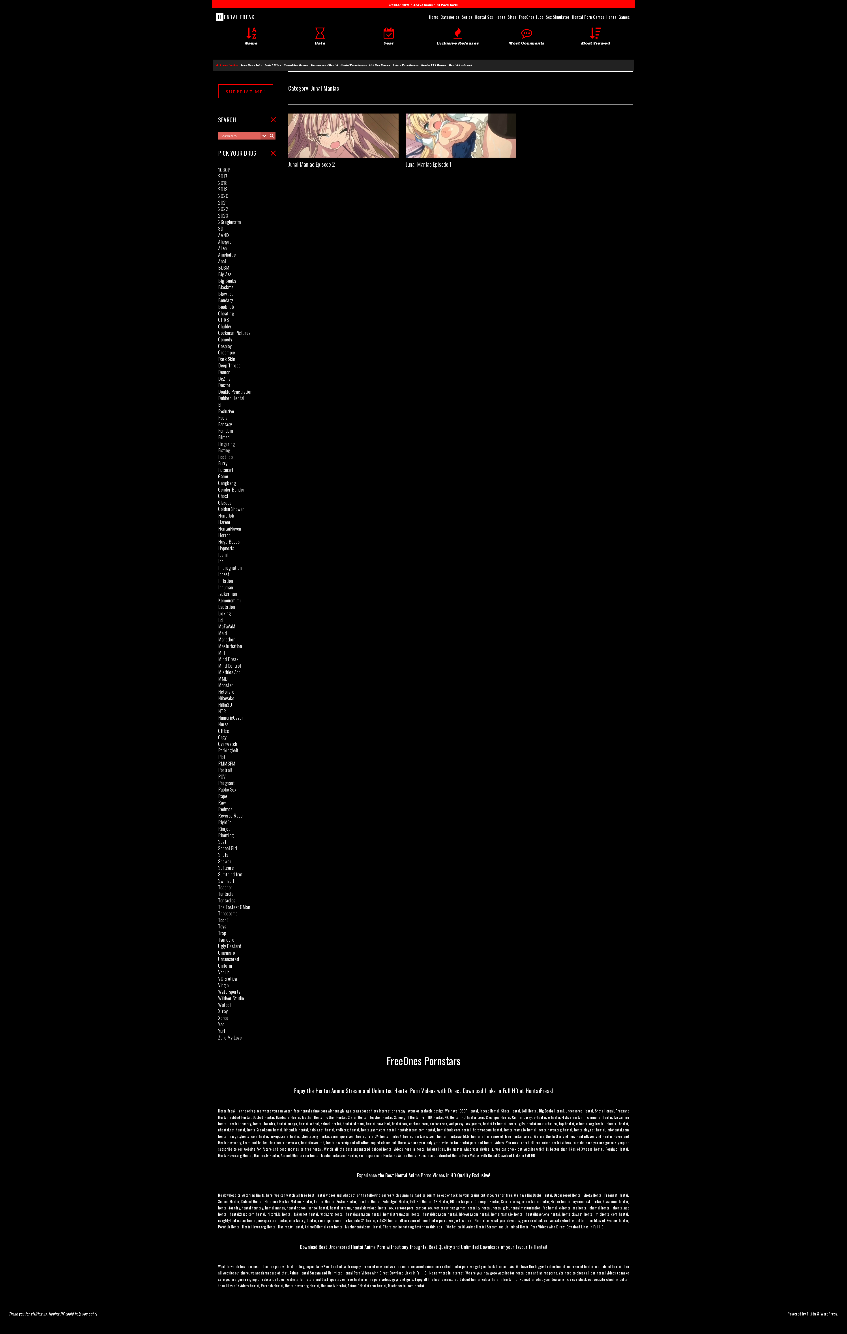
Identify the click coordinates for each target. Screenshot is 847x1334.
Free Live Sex (229, 65)
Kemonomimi (229, 600)
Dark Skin (226, 358)
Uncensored (228, 958)
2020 (223, 195)
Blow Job (226, 293)
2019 (222, 189)
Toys (222, 926)
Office (223, 730)
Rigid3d (225, 821)
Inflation (225, 580)
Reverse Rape (230, 815)
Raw (222, 802)
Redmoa (225, 808)
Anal (222, 261)
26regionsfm (229, 221)
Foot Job (225, 456)
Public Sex (227, 789)
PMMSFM (226, 763)
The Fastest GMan (234, 906)
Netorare (226, 691)
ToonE (223, 919)
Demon (224, 371)
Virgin (223, 985)
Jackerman (227, 593)
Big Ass (225, 274)
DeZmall (225, 378)
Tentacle (225, 893)
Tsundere (226, 939)
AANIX (224, 234)
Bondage (226, 300)
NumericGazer (230, 717)
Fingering (226, 443)
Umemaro (226, 952)
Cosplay (225, 345)
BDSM (223, 267)
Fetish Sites (273, 65)
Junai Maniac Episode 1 (429, 164)
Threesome (228, 913)
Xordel (223, 1017)
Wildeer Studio (231, 998)
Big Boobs (227, 280)
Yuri (221, 1030)
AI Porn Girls (447, 5)
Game (223, 476)
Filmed (224, 437)
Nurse (223, 724)
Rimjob (224, 828)
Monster (225, 684)
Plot (221, 756)
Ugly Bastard (229, 945)
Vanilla (224, 972)
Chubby (224, 326)
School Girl (227, 847)
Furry (223, 463)
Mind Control (229, 665)
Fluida (811, 1314)
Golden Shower (231, 508)
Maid (222, 632)
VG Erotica (227, 978)
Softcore (226, 867)
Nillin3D (225, 704)
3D (220, 228)
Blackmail (227, 287)
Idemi (223, 554)
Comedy (225, 339)
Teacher (225, 887)
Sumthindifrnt (230, 874)
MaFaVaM (227, 626)
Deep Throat (229, 365)
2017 (222, 176)
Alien (222, 248)
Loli (221, 619)
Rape (222, 795)
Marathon (226, 639)
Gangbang (227, 482)
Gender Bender (231, 489)
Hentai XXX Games (434, 65)
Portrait (225, 769)
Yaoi (221, 1024)
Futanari (225, 469)
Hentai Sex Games (296, 65)
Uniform (225, 965)
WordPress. (829, 1314)
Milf (221, 652)
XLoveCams (423, 5)
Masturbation (230, 645)
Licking (224, 613)
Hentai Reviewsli (460, 65)
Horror (224, 534)
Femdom (225, 430)
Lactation (226, 606)
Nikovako (226, 698)
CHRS (223, 319)
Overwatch (227, 743)
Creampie (226, 352)
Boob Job (226, 306)
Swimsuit (226, 880)
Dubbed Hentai (231, 397)
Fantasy (225, 424)
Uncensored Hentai (324, 65)
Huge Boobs (229, 541)
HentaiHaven (229, 528)
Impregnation (230, 567)
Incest (223, 574)
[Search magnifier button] (271, 136)
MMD (223, 678)
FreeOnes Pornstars (424, 1060)
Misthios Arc (229, 671)
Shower (224, 861)
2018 (223, 182)
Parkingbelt (228, 750)
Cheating (226, 313)
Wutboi (224, 1004)
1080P (224, 169)
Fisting (224, 450)
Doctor (224, 384)
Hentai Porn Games (354, 65)
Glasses (225, 502)
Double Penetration (235, 391)
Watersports (229, 991)
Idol (221, 561)
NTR (222, 711)
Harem (224, 521)
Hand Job (226, 515)
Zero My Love (230, 1037)
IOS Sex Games (379, 65)
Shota (223, 854)
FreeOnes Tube (251, 65)
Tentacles (226, 900)
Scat (222, 841)
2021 (223, 202)
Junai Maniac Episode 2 (311, 164)
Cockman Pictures (234, 332)
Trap (222, 932)
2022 (223, 208)
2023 (223, 215)
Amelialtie (227, 254)
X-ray (223, 1011)
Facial (223, 417)
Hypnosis (226, 547)
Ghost (223, 495)
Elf (220, 404)
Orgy (222, 737)
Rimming (226, 834)
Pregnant (226, 782)
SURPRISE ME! (246, 91)
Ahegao (224, 241)
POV (222, 776)
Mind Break (228, 658)
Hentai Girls (399, 5)
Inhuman (225, 587)
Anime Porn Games (406, 65)
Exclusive (226, 411)
